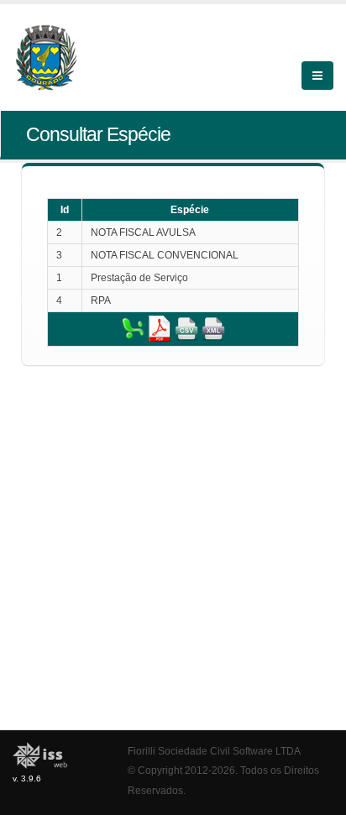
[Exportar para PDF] (159, 328)
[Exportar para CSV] (186, 328)
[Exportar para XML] (213, 328)
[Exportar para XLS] (132, 328)
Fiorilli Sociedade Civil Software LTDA (214, 750)
